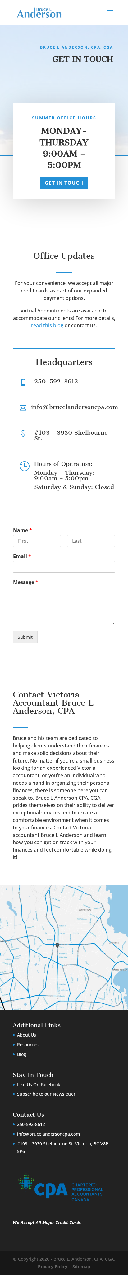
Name (22, 530)
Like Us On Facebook (38, 1085)
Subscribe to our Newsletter (46, 1094)
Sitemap (81, 1266)
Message (25, 582)
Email (22, 556)
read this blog (47, 325)
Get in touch (64, 182)
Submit (25, 637)
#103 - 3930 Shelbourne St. (71, 435)
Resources (28, 1045)
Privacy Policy (52, 1266)
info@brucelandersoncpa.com (48, 1134)
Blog (21, 1054)
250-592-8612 (56, 381)
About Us (26, 1035)
